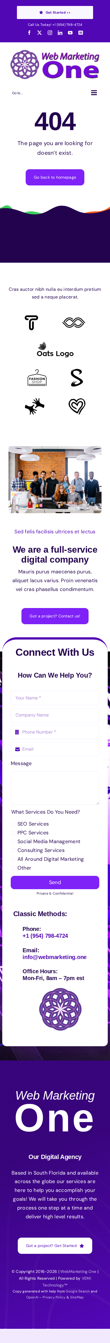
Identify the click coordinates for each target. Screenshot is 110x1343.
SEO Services (33, 823)
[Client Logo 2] (77, 400)
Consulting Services (41, 850)
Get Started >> (58, 12)
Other (24, 867)
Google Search (78, 1291)
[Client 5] (73, 320)
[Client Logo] (55, 344)
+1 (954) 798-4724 (67, 24)
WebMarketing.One (78, 1271)
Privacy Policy (54, 1297)
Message (21, 763)
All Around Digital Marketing (50, 859)
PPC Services (33, 832)
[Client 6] (31, 317)
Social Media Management (48, 841)
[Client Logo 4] (37, 371)
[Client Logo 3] (35, 400)
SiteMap (77, 1297)
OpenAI (32, 1297)
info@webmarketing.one (55, 957)
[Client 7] (77, 371)
